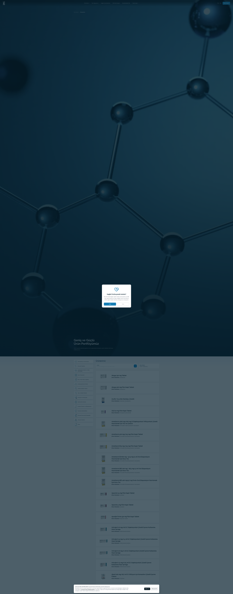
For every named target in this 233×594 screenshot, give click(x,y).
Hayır (123, 304)
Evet (110, 304)
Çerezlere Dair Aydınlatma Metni (87, 589)
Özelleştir (154, 588)
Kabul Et (147, 588)
